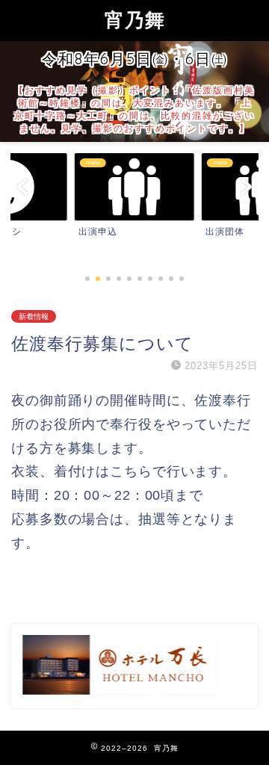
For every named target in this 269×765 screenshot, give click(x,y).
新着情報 (34, 316)
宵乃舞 (135, 19)
